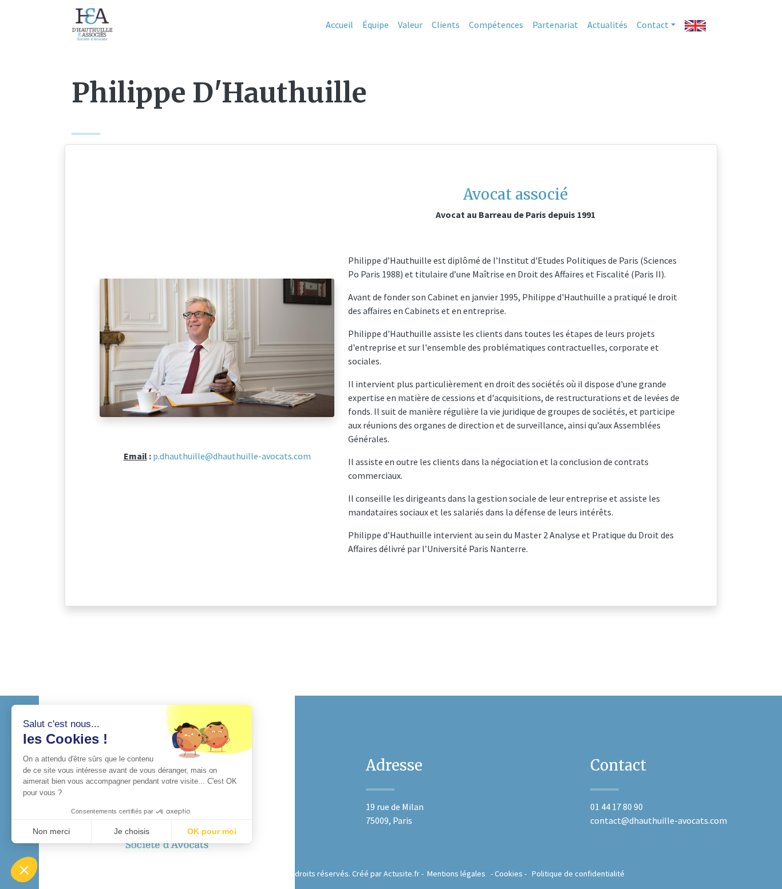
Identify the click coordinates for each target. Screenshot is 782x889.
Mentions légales (455, 873)
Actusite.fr (402, 873)
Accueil (339, 24)
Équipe (375, 24)
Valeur (410, 24)
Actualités (607, 24)
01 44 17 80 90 (616, 806)
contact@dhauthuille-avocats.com (658, 820)
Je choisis (131, 831)
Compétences (496, 24)
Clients (446, 24)
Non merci (51, 831)
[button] (24, 869)
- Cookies (504, 873)
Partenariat (555, 24)
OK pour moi (211, 831)
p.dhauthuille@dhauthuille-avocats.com (231, 456)
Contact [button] (653, 24)
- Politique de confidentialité (574, 873)
